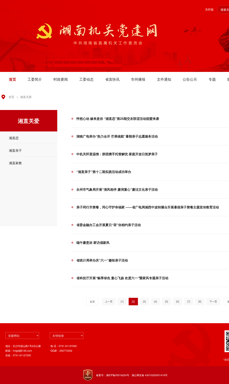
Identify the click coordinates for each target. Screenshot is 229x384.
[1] (122, 301)
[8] (199, 301)
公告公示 (190, 79)
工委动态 (86, 79)
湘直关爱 (26, 97)
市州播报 (138, 79)
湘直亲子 (15, 150)
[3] (144, 301)
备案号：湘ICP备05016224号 (112, 375)
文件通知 (164, 79)
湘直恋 (14, 137)
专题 (212, 79)
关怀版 (209, 9)
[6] (177, 301)
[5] (166, 301)
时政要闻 (60, 79)
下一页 (213, 301)
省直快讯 (112, 79)
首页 (12, 79)
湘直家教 (15, 162)
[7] (188, 301)
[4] (155, 301)
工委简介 (35, 79)
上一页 (109, 301)
